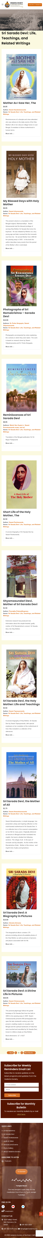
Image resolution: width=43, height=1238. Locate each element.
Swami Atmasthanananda (18, 811)
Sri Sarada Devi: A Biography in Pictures (17, 914)
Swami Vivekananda (11, 1138)
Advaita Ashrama (15, 923)
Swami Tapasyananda (16, 711)
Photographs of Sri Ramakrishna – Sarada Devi (19, 313)
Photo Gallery (8, 1148)
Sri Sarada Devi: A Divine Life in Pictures (19, 992)
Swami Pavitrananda (16, 522)
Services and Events (11, 1145)
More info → (10, 133)
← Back (10, 1053)
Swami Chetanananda (16, 1001)
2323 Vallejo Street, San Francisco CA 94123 (10, 1222)
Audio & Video (9, 1141)
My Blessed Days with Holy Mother (21, 202)
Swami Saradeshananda (17, 110)
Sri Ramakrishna (9, 1131)
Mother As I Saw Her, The (19, 103)
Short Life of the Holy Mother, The (17, 513)
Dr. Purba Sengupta (17, 323)
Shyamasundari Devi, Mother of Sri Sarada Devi (20, 602)
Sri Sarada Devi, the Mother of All (21, 803)
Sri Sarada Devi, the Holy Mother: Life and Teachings (21, 702)
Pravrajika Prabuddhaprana (18, 611)
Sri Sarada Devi (9, 1134)
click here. (21, 1114)
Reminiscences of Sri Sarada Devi (17, 416)
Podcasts (8, 1161)
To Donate (21, 1172)
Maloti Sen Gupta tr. (17, 425)
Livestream (9, 1211)
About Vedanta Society (12, 1152)
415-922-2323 (27, 1225)
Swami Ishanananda (16, 211)
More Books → (29, 1053)
